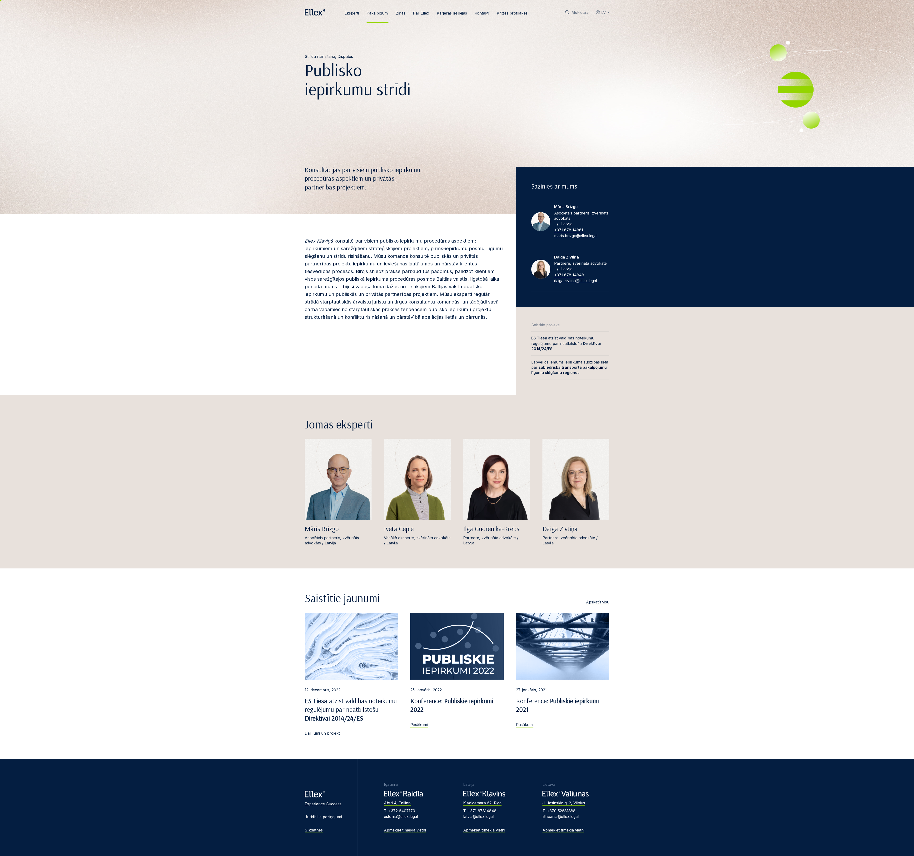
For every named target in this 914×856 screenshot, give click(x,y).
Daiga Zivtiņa (560, 528)
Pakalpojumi (377, 13)
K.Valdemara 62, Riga (482, 803)
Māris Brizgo (322, 528)
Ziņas (400, 13)
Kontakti (482, 13)
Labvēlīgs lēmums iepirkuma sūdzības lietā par (569, 367)
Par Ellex (421, 13)
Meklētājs (579, 12)
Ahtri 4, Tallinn (397, 803)
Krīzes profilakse (512, 13)
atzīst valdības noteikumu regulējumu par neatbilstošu (566, 343)
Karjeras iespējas (452, 13)
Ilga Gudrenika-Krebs (491, 528)
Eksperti (351, 13)
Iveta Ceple (399, 528)
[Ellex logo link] (315, 12)
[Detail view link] (540, 221)
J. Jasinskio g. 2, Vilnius (563, 803)
